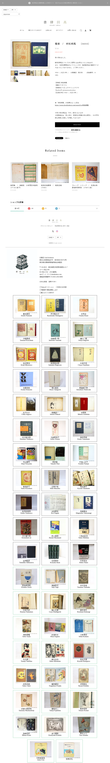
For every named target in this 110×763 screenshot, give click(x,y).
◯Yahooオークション (47, 287)
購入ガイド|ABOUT (35, 30)
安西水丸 (69, 759)
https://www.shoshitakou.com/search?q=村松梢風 (72, 105)
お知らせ (49, 30)
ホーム (22, 30)
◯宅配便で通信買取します (49, 290)
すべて (17, 208)
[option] (30, 54)
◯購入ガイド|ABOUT (47, 293)
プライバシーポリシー (47, 225)
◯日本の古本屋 (61, 287)
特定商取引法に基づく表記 (62, 225)
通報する (67, 138)
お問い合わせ (72, 30)
